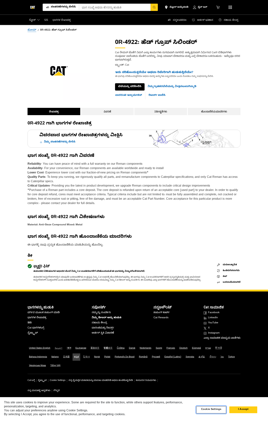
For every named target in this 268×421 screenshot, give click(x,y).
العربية (58, 348)
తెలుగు (212, 357)
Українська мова (37, 365)
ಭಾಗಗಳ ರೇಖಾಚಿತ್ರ (37, 318)
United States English (39, 348)
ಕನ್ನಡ (76, 357)
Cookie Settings (57, 380)
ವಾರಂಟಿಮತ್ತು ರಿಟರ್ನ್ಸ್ (103, 328)
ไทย (222, 357)
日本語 (66, 357)
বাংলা (69, 348)
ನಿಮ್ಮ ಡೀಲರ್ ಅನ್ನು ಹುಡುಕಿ (106, 318)
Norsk (97, 357)
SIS (30, 323)
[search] (154, 7)
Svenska (190, 357)
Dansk (132, 348)
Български (80, 348)
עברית (208, 348)
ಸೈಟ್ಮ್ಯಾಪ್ (33, 333)
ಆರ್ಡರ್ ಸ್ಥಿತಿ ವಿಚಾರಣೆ (103, 333)
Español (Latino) (172, 357)
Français (170, 348)
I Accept (243, 410)
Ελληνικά (196, 348)
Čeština (121, 348)
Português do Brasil (125, 357)
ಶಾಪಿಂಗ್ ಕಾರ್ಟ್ (162, 313)
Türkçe (231, 357)
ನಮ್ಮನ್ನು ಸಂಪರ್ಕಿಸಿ (101, 313)
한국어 (86, 357)
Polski (107, 357)
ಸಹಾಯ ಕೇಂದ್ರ (99, 323)
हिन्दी (218, 348)
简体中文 (95, 348)
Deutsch (183, 348)
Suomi (159, 348)
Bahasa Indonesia (38, 357)
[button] (172, 87)
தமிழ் (202, 357)
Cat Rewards (161, 318)
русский (156, 357)
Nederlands (145, 348)
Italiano (55, 357)
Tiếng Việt (55, 365)
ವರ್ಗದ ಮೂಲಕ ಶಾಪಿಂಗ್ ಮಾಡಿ (44, 313)
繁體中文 (108, 348)
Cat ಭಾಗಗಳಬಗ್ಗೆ (36, 328)
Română (143, 357)
